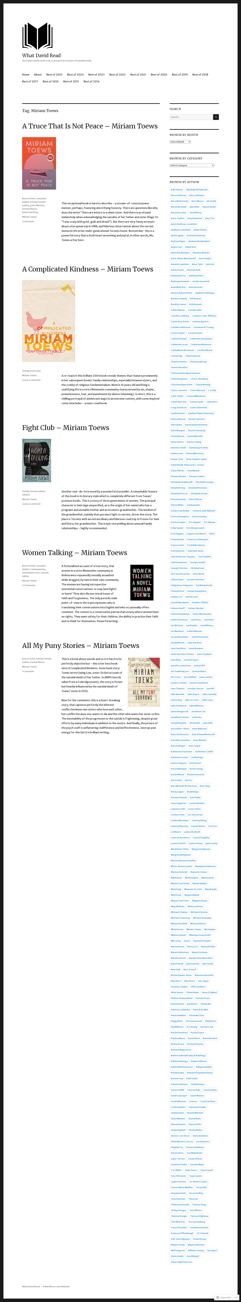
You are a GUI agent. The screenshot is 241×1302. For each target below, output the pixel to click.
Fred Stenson (177, 551)
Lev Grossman (195, 814)
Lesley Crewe (178, 814)
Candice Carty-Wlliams (204, 315)
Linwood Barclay (179, 826)
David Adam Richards (196, 424)
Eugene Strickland (196, 533)
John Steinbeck (178, 705)
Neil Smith (207, 963)
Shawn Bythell (178, 1130)
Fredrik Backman (196, 545)
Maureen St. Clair (193, 889)
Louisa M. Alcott (192, 831)
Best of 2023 (96, 74)
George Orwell (197, 562)
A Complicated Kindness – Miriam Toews (87, 269)
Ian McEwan (177, 625)
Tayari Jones (195, 1176)
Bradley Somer (178, 304)
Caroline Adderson (180, 327)
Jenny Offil (199, 665)
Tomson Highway (199, 1216)
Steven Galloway (194, 1147)
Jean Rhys (176, 659)
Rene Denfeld (210, 1038)
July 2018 (207, 723)
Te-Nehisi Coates (198, 1181)
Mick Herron (177, 929)
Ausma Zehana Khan (181, 292)
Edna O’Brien (177, 470)
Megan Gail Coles (180, 900)
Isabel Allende (194, 631)
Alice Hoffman (178, 195)
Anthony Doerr (196, 275)
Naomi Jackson (199, 952)
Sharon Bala (194, 1118)
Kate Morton (199, 740)
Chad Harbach (192, 356)
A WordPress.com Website (56, 1286)
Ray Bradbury (178, 1038)
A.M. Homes (177, 189)
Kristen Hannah (179, 797)
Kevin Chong (196, 768)
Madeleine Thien (180, 849)
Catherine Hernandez (201, 338)
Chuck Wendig (203, 384)
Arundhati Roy (178, 287)
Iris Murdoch (177, 631)
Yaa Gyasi (212, 1250)
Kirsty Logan (177, 791)
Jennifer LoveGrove (181, 665)
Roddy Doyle (177, 1072)
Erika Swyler (177, 528)
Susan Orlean (195, 1158)
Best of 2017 (30, 81)
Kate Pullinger (178, 745)
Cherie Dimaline (179, 367)
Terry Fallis (201, 1187)
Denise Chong (194, 442)
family (33, 202)
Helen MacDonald (202, 614)
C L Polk (212, 390)
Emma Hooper (178, 522)
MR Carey (176, 940)
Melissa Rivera (195, 906)
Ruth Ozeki (191, 1078)
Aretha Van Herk (200, 281)
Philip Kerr (210, 1021)
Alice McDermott (179, 201)
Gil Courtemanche (180, 573)
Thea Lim (193, 1198)
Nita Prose (189, 981)
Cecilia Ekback (204, 350)
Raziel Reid (194, 1038)
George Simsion (179, 568)
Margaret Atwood (201, 849)
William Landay (196, 1250)
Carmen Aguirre (200, 321)
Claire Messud (197, 390)
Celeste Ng (176, 356)
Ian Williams (206, 625)
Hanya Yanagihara (196, 591)
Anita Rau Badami (180, 252)
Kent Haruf (195, 763)
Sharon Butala (178, 1124)
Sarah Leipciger (179, 1095)
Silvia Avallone (200, 1135)
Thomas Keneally (180, 1204)
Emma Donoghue (180, 516)
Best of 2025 (54, 74)
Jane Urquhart (204, 654)
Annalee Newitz (201, 252)
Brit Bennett (195, 304)
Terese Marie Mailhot (182, 1187)
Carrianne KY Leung (203, 327)
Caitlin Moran (178, 310)
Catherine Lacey (179, 344)
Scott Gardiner (207, 1101)
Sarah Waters (197, 1095)
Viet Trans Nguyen (180, 1239)
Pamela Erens (203, 998)
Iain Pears (196, 619)
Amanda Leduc (179, 212)
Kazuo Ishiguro (178, 763)
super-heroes (178, 1158)
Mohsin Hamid (178, 935)
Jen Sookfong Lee (180, 671)
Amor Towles (177, 218)
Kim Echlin (176, 780)
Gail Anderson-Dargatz (183, 556)
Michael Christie (199, 912)
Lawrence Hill (178, 809)
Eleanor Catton (196, 476)
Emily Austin (193, 505)
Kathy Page (197, 757)
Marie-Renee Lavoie (181, 866)
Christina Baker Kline (181, 384)
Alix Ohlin (194, 206)
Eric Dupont (195, 522)
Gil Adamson (197, 568)
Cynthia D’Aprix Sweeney (200, 413)
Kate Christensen (180, 734)
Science (193, 1101)
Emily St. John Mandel (204, 510)
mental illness (29, 208)
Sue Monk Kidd (194, 1153)
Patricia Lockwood (180, 1009)
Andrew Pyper (178, 241)
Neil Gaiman (192, 963)
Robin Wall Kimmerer (182, 1067)
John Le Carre (192, 700)
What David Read (41, 55)
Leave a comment (31, 380)
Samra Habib (177, 1090)
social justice (203, 1141)
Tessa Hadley (196, 1193)
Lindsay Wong (199, 820)
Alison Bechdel (178, 206)
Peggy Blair (177, 1021)
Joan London (205, 677)
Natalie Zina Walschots (201, 958)
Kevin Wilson (177, 774)
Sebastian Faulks (197, 1107)
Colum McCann (179, 401)
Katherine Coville (204, 751)
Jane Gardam (194, 642)
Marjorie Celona (199, 872)
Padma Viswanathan (181, 998)
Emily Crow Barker (180, 510)
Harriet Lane (191, 596)
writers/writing (30, 212)
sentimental (177, 1112)
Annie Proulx (177, 270)
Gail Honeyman (179, 562)
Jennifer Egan (191, 659)
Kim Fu (188, 780)
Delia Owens (177, 442)
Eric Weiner (209, 522)
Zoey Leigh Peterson (181, 1262)
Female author (37, 491)
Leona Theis (194, 809)
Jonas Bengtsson (179, 711)
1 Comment (28, 221)
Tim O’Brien (195, 1210)
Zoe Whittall (193, 1256)
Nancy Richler (208, 946)
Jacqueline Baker (180, 637)
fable (211, 533)
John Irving (176, 700)
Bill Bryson (195, 298)
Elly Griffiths (177, 505)
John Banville (177, 694)
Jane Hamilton (178, 648)
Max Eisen (176, 895)
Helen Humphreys (180, 614)
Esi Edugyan (177, 533)
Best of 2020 (159, 74)
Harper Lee (176, 596)
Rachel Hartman (179, 1032)
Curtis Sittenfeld (198, 407)
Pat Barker (206, 1004)
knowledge (193, 791)
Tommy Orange (179, 1216)
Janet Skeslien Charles (182, 654)
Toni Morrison (178, 1221)
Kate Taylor (195, 745)
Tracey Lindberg (196, 1221)
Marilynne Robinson (205, 866)
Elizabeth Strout (199, 493)
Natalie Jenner (178, 958)
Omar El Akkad (209, 992)
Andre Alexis (200, 229)
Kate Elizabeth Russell (203, 734)
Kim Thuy (205, 786)
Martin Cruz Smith (180, 883)
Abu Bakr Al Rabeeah (197, 189)
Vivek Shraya (199, 1239)
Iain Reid (208, 619)
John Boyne (193, 694)
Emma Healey (199, 516)
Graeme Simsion (195, 579)
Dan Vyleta (176, 424)
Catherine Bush (179, 338)
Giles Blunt (198, 573)
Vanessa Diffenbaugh (182, 1233)
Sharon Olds (195, 1124)
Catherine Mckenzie (201, 344)
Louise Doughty (201, 837)
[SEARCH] (216, 117)
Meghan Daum (199, 900)
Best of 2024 (75, 74)
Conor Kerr (211, 401)
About (38, 74)
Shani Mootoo (178, 1118)
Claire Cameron (179, 390)
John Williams (196, 705)
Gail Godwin (204, 556)
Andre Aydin (177, 235)
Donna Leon (177, 453)
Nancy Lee (192, 946)
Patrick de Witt (200, 1009)
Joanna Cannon (179, 682)
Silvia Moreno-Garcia (182, 1141)
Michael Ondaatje (202, 917)
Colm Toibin (177, 396)
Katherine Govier (179, 757)
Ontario (26, 494)
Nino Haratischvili (204, 975)
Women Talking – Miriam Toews (74, 553)
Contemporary (37, 569)
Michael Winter (198, 923)
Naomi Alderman (180, 952)
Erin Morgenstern (196, 528)
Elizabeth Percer (179, 493)
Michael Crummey (180, 917)
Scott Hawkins (178, 1107)
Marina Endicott (179, 872)
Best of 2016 (51, 81)
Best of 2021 (138, 74)
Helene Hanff (178, 608)
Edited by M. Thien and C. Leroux (187, 464)
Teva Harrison (178, 1198)
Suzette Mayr (197, 1164)
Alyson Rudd (209, 206)
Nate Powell (177, 963)
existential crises (31, 572)
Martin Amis (207, 877)
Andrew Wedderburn (199, 241)
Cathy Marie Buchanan (182, 350)
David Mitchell (194, 436)
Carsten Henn (195, 333)
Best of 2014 (91, 81)
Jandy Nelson (178, 642)
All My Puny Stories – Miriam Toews (80, 646)
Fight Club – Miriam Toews (65, 428)
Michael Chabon (179, 912)
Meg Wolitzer (178, 906)
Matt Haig (176, 889)
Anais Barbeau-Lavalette (184, 224)
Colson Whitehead (195, 396)
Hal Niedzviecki (204, 585)
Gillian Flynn (177, 579)
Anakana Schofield (180, 229)
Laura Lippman (178, 803)
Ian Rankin (191, 625)
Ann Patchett (193, 270)
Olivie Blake (192, 992)
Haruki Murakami (180, 602)
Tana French (206, 1170)
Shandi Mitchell (195, 1112)
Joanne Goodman (199, 682)
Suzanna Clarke (179, 1164)
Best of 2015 (71, 81)
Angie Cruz (176, 247)
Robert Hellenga (179, 1061)
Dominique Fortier (198, 447)
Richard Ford (177, 1044)
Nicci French (189, 969)
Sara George (193, 1090)
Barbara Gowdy (179, 298)
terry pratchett (178, 1193)
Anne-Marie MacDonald (183, 258)
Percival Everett (194, 1021)
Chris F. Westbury (199, 378)
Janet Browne (196, 648)
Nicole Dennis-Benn (181, 975)
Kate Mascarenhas (180, 740)
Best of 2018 (200, 74)
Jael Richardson (200, 637)
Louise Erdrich (178, 843)
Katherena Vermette (181, 751)
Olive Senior (177, 992)
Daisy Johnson (178, 419)
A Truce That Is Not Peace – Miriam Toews (90, 126)
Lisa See (212, 826)
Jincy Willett (190, 677)
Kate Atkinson (199, 728)
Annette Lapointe (180, 264)
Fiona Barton (177, 539)
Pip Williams (177, 1026)
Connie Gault (196, 401)
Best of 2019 (180, 74)
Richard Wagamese (181, 1049)
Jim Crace (176, 677)
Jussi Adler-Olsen (180, 728)
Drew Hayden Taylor (196, 459)
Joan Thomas (178, 688)
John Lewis (207, 700)
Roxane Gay (177, 1078)
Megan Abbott (191, 895)
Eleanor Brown (178, 476)
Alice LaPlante (196, 195)
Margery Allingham (181, 854)
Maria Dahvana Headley (183, 860)
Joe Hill (210, 688)
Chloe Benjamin (179, 378)
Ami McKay (195, 212)
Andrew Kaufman (196, 235)
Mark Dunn (176, 877)
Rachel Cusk (207, 1026)
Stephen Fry (177, 1147)
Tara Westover (178, 1176)
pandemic (192, 1004)
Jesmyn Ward (199, 671)
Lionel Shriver (198, 826)
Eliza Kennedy (178, 499)
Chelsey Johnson (198, 361)
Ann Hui (210, 264)
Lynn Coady (211, 843)
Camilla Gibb (194, 310)
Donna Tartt (177, 459)
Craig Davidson (179, 407)
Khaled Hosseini (195, 774)
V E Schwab (202, 1233)
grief (32, 205)
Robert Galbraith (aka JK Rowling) (188, 1055)
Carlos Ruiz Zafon (180, 321)
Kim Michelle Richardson (184, 786)
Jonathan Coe (198, 711)
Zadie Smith (177, 1256)
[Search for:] (191, 117)
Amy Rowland (195, 218)
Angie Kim (190, 247)
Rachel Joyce (197, 1032)
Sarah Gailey (210, 1090)
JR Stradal (195, 723)
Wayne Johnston (196, 1244)
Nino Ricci (176, 981)
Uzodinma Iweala (199, 1227)
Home (25, 74)
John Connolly (209, 694)
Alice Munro (197, 201)
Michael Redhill (179, 923)
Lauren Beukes (197, 803)
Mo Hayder (210, 929)
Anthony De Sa (178, 275)
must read (35, 370)
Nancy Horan (177, 946)
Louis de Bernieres (180, 837)
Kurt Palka (195, 797)
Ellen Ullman (195, 499)
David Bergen (178, 430)
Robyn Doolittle (204, 1067)
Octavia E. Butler (179, 986)
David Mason (177, 436)
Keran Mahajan (179, 768)
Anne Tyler (197, 264)
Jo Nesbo (196, 717)
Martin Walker (199, 883)
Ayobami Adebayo (204, 292)
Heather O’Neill (200, 602)
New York (175, 969)
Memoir (40, 205)
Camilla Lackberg (180, 315)
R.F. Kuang (192, 1026)
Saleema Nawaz (179, 1084)
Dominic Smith (178, 447)
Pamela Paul (177, 1004)
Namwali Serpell (202, 940)
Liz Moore (176, 831)
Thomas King (199, 1204)
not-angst (203, 981)
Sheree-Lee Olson (180, 1135)
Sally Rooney (197, 1084)
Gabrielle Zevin (195, 551)
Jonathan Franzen (180, 717)
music (187, 940)
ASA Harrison (195, 287)
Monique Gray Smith (199, 935)
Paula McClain (196, 1015)
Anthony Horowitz (180, 281)
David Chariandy (196, 430)
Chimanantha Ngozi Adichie (185, 373)
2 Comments (28, 585)
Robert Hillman (199, 1061)
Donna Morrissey (194, 453)
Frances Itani (177, 545)
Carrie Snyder (178, 333)
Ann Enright (205, 258)
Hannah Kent (177, 591)
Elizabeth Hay (178, 487)
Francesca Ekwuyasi (197, 539)
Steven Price (177, 1153)
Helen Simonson (179, 619)
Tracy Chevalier (179, 1227)
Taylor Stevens (178, 1181)
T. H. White (176, 1170)
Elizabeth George (205, 482)
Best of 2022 (117, 74)
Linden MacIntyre (180, 820)
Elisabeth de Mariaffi (182, 482)
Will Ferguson (178, 1250)
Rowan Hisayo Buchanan (200, 1072)
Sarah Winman (178, 1101)
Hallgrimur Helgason (182, 585)
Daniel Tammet (197, 419)
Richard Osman (195, 1044)
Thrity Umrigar (178, 1210)
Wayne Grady (178, 1244)
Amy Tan (209, 218)
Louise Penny (195, 843)
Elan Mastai (193, 470)
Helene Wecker (196, 608)
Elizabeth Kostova (197, 487)
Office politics (198, 986)
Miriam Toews (29, 216)
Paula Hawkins (178, 1015)
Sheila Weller (195, 1130)
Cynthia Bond (178, 413)
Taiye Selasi (191, 1170)
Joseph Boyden (178, 723)
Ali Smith (211, 201)
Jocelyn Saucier (196, 688)
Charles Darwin (179, 361)
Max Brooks (211, 889)
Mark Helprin (191, 877)
